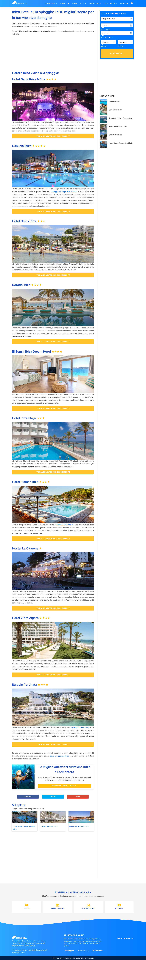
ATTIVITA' (119, 906)
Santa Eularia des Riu (65, 525)
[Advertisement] (53, 53)
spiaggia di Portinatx (80, 727)
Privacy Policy (16, 950)
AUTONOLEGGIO (88, 906)
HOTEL (26, 906)
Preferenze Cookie (18, 952)
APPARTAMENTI (57, 906)
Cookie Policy (41, 950)
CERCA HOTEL (117, 53)
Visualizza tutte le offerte (64, 786)
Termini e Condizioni (29, 950)
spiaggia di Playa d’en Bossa (64, 192)
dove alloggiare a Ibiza (59, 756)
